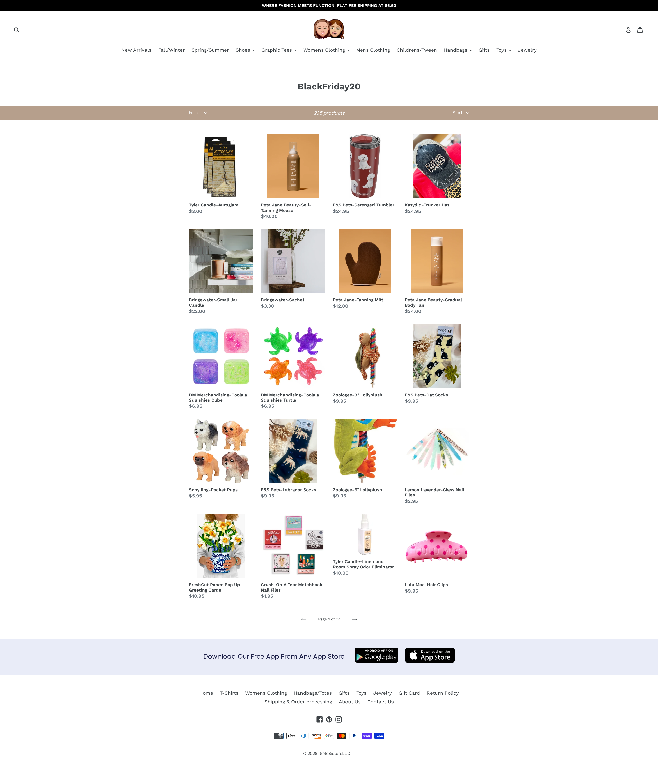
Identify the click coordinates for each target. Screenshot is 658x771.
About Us (350, 702)
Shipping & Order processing (298, 702)
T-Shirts (229, 693)
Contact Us (380, 702)
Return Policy (443, 693)
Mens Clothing (373, 50)
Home (206, 693)
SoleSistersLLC (335, 753)
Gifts (484, 50)
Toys (502, 50)
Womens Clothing (324, 50)
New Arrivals (136, 50)
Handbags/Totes (313, 693)
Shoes (244, 50)
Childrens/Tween (417, 50)
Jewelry (527, 50)
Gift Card (409, 693)
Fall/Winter (171, 50)
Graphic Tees (277, 50)
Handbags (456, 50)
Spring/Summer (210, 50)
